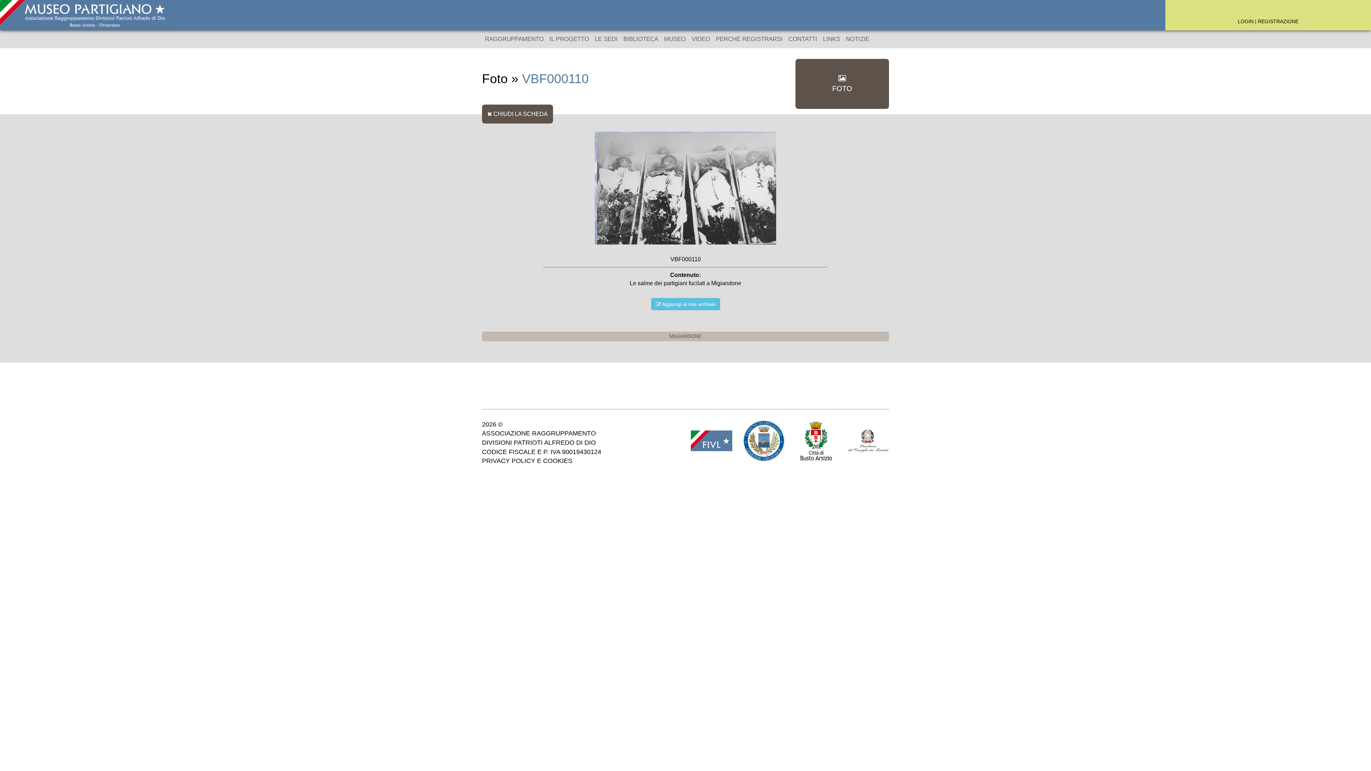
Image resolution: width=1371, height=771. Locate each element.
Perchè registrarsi (749, 39)
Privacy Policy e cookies (527, 460)
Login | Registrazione (1268, 21)
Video (701, 39)
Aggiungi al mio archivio (688, 304)
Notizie (857, 39)
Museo (675, 39)
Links (831, 39)
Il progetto (569, 39)
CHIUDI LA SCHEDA (520, 114)
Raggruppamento (514, 39)
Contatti (802, 39)
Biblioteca (640, 39)
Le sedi (606, 39)
